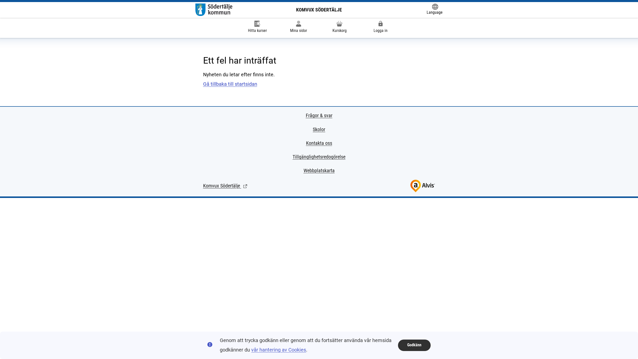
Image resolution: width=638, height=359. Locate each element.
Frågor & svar (319, 115)
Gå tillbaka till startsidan (230, 84)
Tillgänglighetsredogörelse (319, 157)
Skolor (319, 129)
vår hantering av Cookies (278, 350)
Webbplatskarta (319, 171)
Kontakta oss (319, 143)
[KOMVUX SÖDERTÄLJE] (213, 9)
